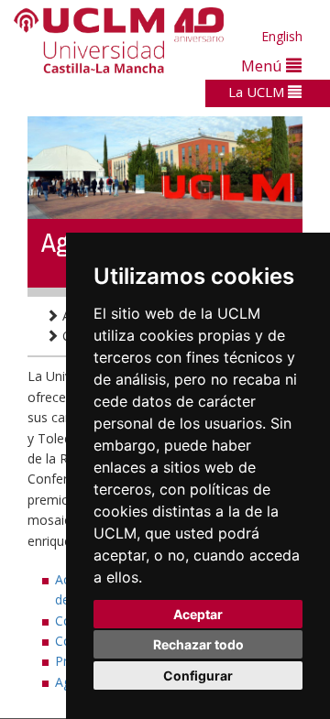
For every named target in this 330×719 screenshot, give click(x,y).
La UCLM (258, 91)
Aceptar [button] (198, 614)
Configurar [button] (198, 675)
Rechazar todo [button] (198, 644)
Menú (263, 65)
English (281, 36)
